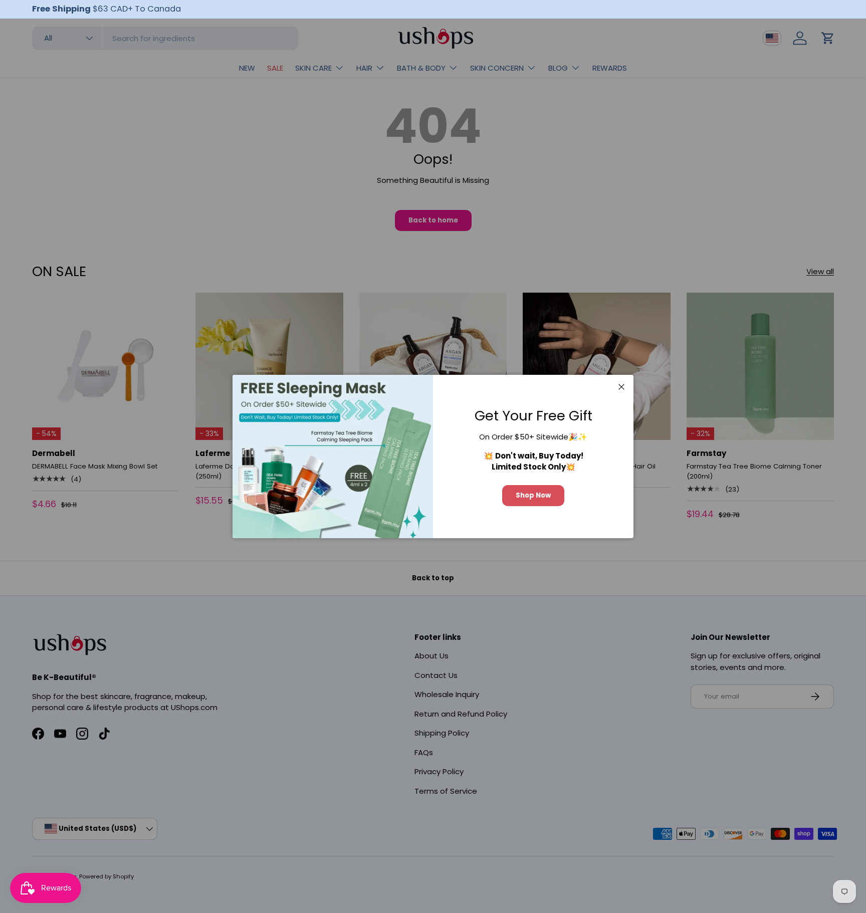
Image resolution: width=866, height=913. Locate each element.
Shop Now (533, 495)
